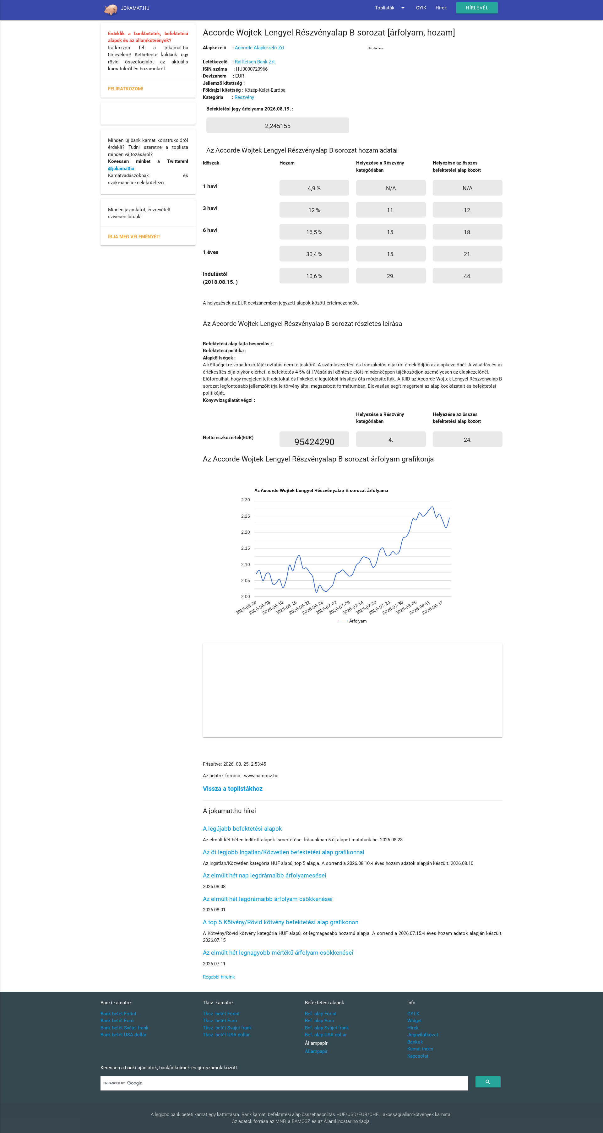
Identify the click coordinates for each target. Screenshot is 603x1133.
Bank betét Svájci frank (124, 1028)
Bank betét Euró (117, 1020)
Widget (414, 1020)
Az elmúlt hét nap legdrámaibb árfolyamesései (264, 875)
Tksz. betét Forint (221, 1014)
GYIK (421, 8)
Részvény (244, 97)
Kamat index (420, 1049)
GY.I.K (413, 1014)
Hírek (441, 8)
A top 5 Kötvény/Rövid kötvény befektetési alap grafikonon (280, 922)
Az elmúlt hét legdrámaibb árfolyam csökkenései (268, 899)
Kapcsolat (417, 1056)
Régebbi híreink (219, 977)
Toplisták (391, 8)
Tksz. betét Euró (220, 1020)
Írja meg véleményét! (134, 237)
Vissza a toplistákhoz (233, 788)
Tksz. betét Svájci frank (227, 1028)
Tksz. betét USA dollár (226, 1035)
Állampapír (316, 1051)
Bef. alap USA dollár (326, 1035)
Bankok (415, 1042)
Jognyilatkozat (422, 1035)
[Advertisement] (435, 95)
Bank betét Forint (118, 1014)
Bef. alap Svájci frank (327, 1028)
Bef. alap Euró (319, 1020)
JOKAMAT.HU (135, 8)
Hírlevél (477, 8)
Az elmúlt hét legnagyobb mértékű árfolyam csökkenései (278, 952)
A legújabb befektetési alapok (242, 828)
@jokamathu (121, 168)
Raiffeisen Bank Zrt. (255, 62)
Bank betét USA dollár (123, 1035)
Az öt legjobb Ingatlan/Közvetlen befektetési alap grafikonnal (283, 852)
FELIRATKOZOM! (125, 89)
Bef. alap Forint (321, 1014)
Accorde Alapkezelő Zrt (259, 48)
